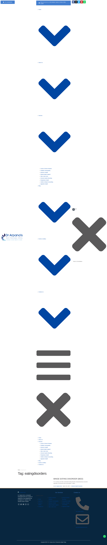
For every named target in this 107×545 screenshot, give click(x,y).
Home (19, 469)
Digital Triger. (63, 542)
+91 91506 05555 (80, 511)
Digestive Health (65, 506)
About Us (40, 501)
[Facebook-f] (19, 504)
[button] (8, 2)
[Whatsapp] (84, 2)
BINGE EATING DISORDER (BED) (68, 479)
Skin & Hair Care (52, 506)
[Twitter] (78, 2)
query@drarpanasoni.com (81, 527)
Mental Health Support (54, 504)
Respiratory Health (66, 501)
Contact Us (40, 506)
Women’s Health (52, 503)
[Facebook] (73, 2)
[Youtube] (81, 2)
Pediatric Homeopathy (53, 501)
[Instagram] (76, 2)
